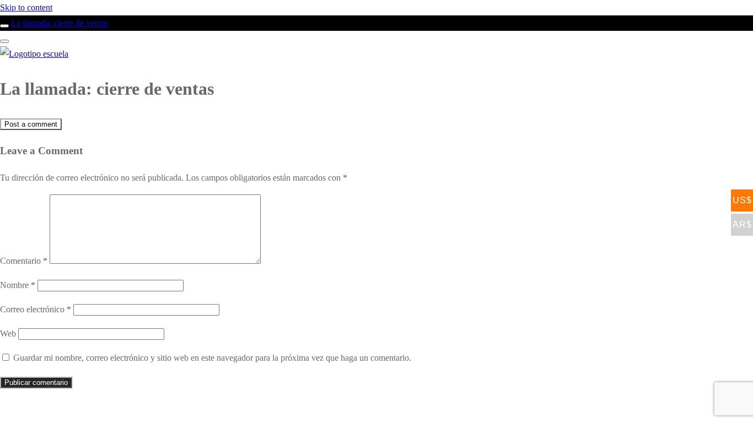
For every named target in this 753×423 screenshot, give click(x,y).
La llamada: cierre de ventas (59, 23)
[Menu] (4, 41)
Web (8, 333)
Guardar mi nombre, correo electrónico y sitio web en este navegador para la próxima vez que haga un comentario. (212, 357)
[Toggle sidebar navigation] (4, 26)
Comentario (23, 260)
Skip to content (26, 7)
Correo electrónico (35, 309)
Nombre (17, 285)
